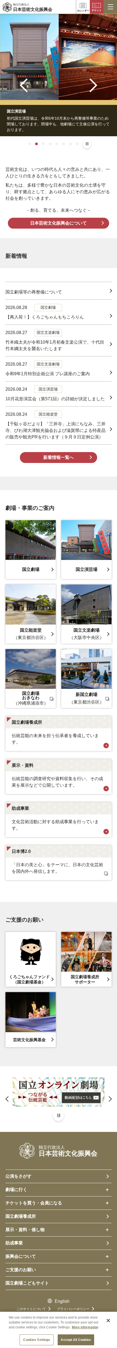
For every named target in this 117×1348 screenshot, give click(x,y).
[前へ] (27, 85)
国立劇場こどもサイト (27, 1283)
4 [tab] (50, 144)
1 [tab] (29, 144)
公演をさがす (18, 1176)
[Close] (108, 1320)
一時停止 (87, 144)
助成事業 (14, 1243)
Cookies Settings (36, 1340)
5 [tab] (57, 144)
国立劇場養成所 (20, 1216)
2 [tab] (36, 144)
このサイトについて (31, 1309)
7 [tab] (70, 144)
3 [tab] (43, 144)
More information (85, 1327)
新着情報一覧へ (58, 457)
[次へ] (90, 85)
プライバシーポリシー (73, 1309)
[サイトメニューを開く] (110, 7)
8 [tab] (77, 144)
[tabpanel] (58, 75)
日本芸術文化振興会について (58, 223)
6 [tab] (63, 144)
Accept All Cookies (76, 1340)
